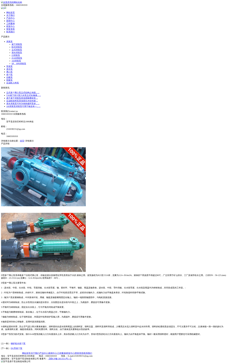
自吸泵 (9, 77)
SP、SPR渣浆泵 (19, 63)
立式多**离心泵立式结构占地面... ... (22, 92)
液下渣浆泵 (17, 44)
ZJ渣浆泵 (16, 55)
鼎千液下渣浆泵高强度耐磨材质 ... (22, 98)
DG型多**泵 (16, 348)
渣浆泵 (9, 41)
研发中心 (10, 26)
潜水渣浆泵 (17, 52)
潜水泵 (9, 69)
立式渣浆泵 (17, 50)
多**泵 (9, 74)
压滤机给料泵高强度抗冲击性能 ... (22, 101)
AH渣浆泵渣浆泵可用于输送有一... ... (23, 106)
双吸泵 (9, 80)
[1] (2, 8)
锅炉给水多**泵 (18, 343)
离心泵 (9, 72)
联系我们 (10, 32)
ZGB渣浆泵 (17, 58)
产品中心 (10, 18)
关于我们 (10, 15)
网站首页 (10, 12)
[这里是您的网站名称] (11, 2)
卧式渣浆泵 (17, 47)
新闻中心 (10, 21)
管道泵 (9, 66)
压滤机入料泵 (12, 83)
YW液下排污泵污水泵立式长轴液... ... (23, 95)
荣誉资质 (10, 29)
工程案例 (10, 23)
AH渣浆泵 (16, 61)
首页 (22, 141)
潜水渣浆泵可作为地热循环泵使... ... (22, 103)
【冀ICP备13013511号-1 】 (60, 359)
